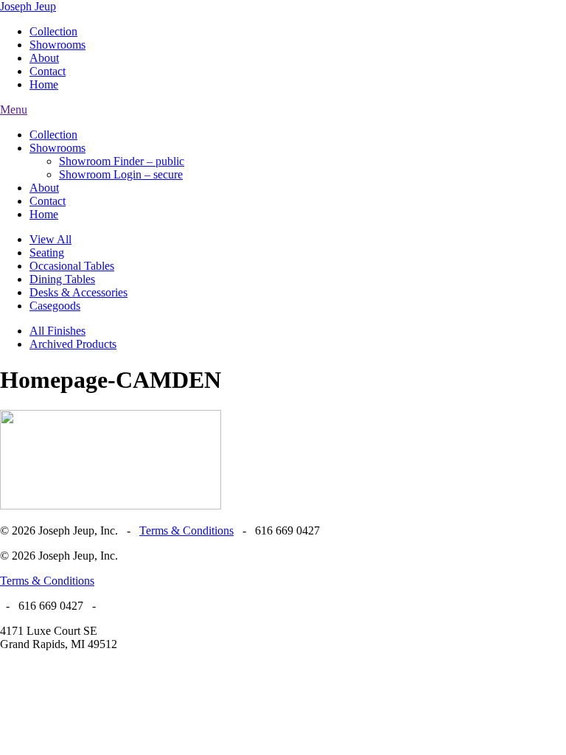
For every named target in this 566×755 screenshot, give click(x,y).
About (44, 58)
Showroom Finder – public (121, 161)
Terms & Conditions (186, 530)
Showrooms (57, 44)
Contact (47, 71)
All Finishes (57, 330)
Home (43, 84)
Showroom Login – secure (121, 174)
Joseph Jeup (28, 6)
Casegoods (54, 305)
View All (50, 239)
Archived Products (72, 344)
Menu (13, 109)
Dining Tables (62, 279)
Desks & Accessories (78, 292)
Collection (53, 31)
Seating (46, 252)
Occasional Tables (71, 266)
